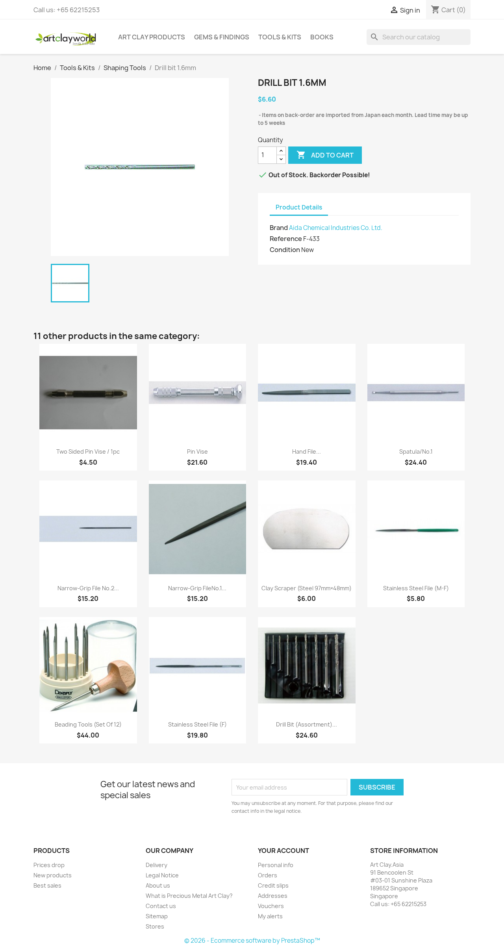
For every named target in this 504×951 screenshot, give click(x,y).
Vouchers (271, 906)
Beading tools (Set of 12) (88, 724)
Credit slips (273, 885)
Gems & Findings (221, 37)
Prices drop (49, 865)
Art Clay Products (151, 37)
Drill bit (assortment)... (306, 724)
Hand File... (306, 451)
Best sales (47, 885)
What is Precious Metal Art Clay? (189, 895)
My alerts (270, 916)
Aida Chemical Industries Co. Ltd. (335, 228)
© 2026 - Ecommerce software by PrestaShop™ (252, 940)
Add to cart (325, 154)
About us (158, 885)
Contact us (161, 906)
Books (322, 37)
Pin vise (197, 451)
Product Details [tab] (299, 207)
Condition (285, 250)
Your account (283, 850)
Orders (267, 875)
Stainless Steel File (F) (197, 724)
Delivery (156, 865)
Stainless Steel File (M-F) (416, 588)
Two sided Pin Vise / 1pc (88, 451)
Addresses (272, 895)
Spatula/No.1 (416, 451)
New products (52, 875)
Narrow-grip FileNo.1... (197, 588)
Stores (155, 926)
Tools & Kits (279, 37)
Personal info (275, 865)
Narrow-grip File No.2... (88, 588)
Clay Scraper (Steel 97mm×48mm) (306, 588)
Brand (279, 228)
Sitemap (157, 916)
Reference (286, 239)
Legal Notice (162, 875)
